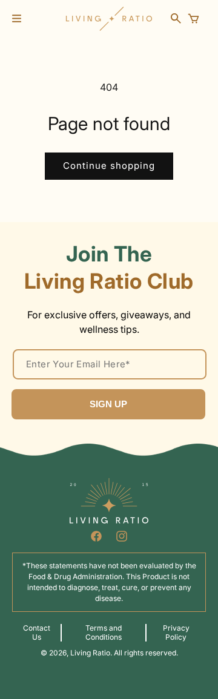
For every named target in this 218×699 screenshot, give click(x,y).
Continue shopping (109, 165)
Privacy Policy (176, 632)
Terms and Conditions (103, 632)
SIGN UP (108, 404)
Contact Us (36, 632)
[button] (16, 18)
